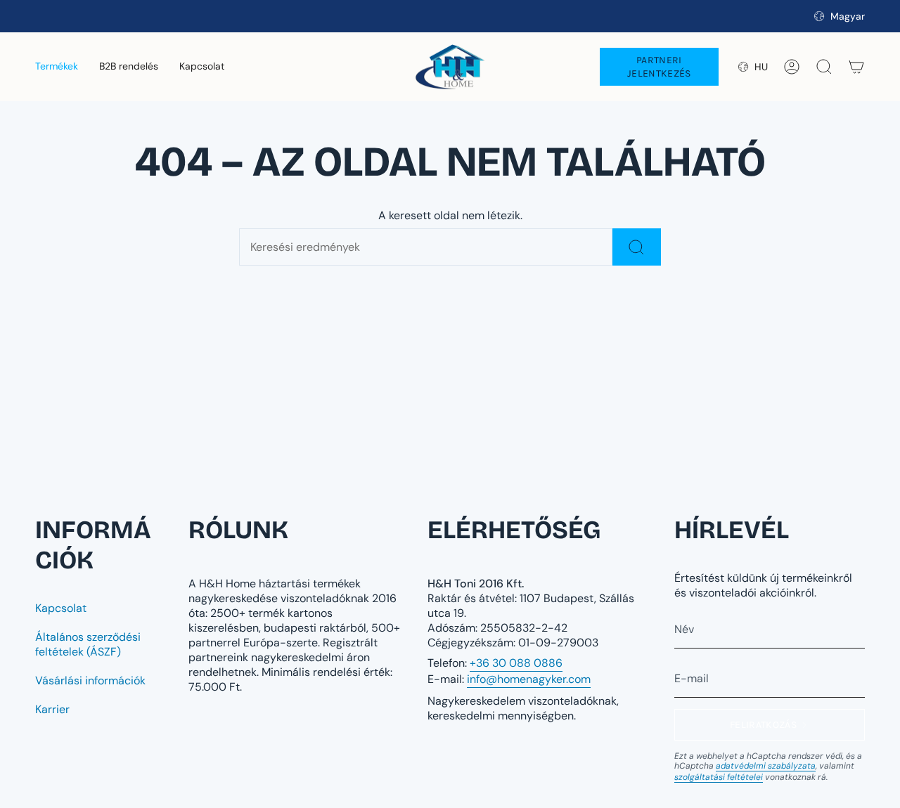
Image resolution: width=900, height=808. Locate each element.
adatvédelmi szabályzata (766, 765)
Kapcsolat (60, 608)
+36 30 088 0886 (516, 663)
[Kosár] (856, 67)
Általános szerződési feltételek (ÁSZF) (88, 644)
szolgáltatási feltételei (718, 777)
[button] (57, 67)
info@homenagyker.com (529, 679)
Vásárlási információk (90, 680)
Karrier (52, 709)
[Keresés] (636, 247)
